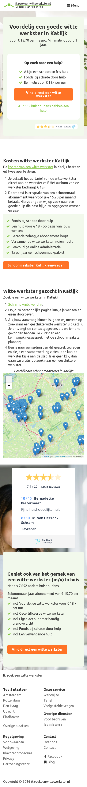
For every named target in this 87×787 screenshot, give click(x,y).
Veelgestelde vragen (59, 706)
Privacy (8, 758)
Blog (51, 762)
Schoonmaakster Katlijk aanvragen (36, 265)
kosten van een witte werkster (30, 167)
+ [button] (9, 379)
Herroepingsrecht (16, 764)
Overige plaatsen (16, 726)
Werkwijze (51, 695)
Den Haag (10, 706)
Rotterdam (11, 700)
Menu (75, 5)
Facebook (54, 756)
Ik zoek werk (53, 725)
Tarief (48, 700)
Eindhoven (11, 717)
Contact (50, 747)
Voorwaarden (13, 742)
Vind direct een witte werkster (43, 94)
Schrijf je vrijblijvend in (25, 304)
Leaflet (45, 456)
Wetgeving (11, 747)
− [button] (9, 385)
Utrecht (9, 711)
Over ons (50, 742)
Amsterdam (12, 695)
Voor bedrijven (55, 719)
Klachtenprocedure (17, 753)
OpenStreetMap (62, 456)
